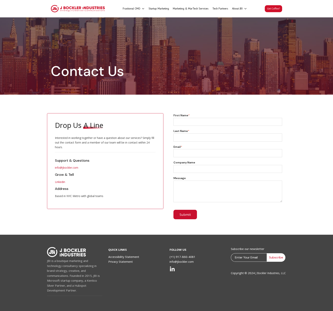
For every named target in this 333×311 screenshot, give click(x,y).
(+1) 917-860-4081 (182, 257)
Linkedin (60, 182)
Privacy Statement (120, 261)
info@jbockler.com (66, 167)
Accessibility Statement (123, 257)
